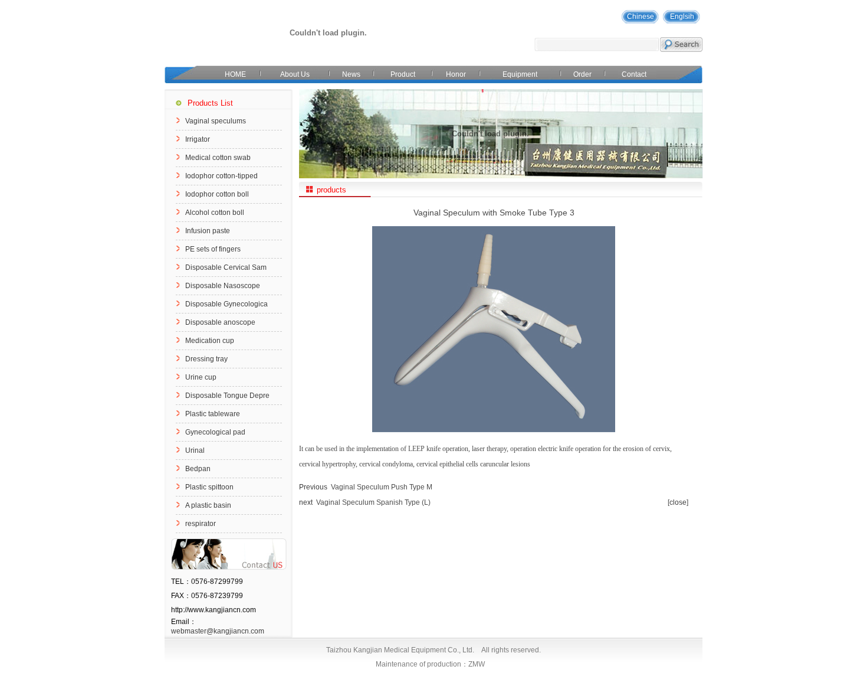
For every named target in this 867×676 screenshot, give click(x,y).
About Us (295, 74)
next (306, 502)
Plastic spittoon (209, 487)
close (678, 502)
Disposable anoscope (220, 322)
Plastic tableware (212, 414)
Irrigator (197, 139)
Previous (313, 487)
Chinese (640, 16)
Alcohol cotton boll (214, 212)
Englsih (682, 16)
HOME (235, 74)
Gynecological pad (215, 432)
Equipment (520, 74)
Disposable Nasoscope (222, 286)
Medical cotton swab (218, 158)
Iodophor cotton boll (217, 194)
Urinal (195, 450)
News (351, 74)
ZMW (476, 664)
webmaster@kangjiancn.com (217, 631)
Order (582, 74)
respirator (200, 524)
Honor (456, 74)
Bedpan (198, 469)
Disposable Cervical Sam (226, 267)
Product (402, 74)
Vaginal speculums (215, 121)
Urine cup (200, 377)
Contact (634, 74)
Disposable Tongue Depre (227, 395)
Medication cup (209, 341)
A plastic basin (208, 505)
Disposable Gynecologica (226, 304)
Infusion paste (207, 231)
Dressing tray (206, 359)
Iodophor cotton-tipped (221, 176)
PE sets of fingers (213, 249)
